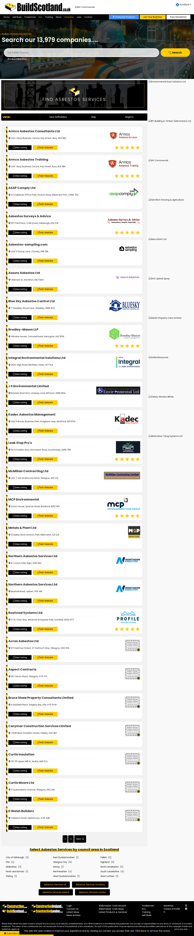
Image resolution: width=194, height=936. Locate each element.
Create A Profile (172, 908)
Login (69, 905)
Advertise (69, 17)
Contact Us (73, 908)
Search (176, 52)
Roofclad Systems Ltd (25, 613)
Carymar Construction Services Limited (39, 726)
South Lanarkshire (109, 871)
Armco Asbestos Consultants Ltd (34, 131)
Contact (88, 17)
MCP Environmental (23, 499)
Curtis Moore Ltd (21, 783)
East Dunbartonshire (64, 857)
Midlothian (11, 866)
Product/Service (17, 59)
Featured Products (125, 16)
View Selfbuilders (58, 116)
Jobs (79, 17)
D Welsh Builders (21, 811)
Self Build (17, 17)
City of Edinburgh (15, 857)
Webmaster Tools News (111, 908)
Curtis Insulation (21, 754)
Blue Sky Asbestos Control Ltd (31, 301)
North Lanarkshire (109, 866)
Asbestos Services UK (55, 884)
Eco (40, 17)
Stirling (9, 876)
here (143, 930)
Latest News (73, 912)
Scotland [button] (184, 4)
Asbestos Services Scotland (90, 884)
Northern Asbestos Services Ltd (32, 556)
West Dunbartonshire (64, 876)
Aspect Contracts (22, 669)
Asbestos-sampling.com (28, 244)
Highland (105, 862)
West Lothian (107, 876)
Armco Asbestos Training (28, 159)
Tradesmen (30, 17)
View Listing (21, 147)
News (58, 17)
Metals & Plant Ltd (22, 528)
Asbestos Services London (92, 892)
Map (93, 116)
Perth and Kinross (15, 871)
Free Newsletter (178, 16)
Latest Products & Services (113, 912)
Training (49, 17)
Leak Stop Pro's (20, 443)
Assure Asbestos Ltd (24, 273)
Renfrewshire (60, 871)
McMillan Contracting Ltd (28, 471)
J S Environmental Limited (28, 386)
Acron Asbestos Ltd (23, 641)
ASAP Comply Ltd (21, 188)
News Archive (73, 915)
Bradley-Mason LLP (23, 329)
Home (7, 17)
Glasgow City (60, 862)
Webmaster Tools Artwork (112, 905)
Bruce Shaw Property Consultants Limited (41, 698)
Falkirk (103, 857)
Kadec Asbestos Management (31, 414)
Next (78, 838)
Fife (8, 862)
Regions (129, 116)
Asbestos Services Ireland (55, 892)
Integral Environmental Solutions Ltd (36, 358)
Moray (56, 866)
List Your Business (153, 16)
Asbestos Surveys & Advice (29, 216)
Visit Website (46, 147)
